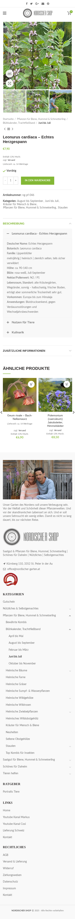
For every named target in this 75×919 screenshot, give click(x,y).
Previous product (5, 129)
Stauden (63, 207)
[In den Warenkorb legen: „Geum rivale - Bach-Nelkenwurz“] (31, 384)
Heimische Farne (15, 677)
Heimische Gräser (16, 684)
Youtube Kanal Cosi (14, 824)
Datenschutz (10, 881)
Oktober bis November (22, 663)
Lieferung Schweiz (13, 830)
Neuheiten (12, 732)
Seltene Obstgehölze (18, 739)
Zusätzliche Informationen (24, 350)
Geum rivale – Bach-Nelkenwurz (19, 417)
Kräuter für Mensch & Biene (19, 204)
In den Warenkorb (37, 180)
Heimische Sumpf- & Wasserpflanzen (28, 691)
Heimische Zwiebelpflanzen (22, 711)
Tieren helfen (10, 773)
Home (6, 810)
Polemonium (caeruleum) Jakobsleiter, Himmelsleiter (55, 421)
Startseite (8, 119)
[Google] (37, 3)
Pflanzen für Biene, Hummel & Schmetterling (41, 119)
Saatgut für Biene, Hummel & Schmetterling (29, 759)
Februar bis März (18, 650)
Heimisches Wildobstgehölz (22, 718)
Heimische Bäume (16, 670)
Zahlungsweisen (12, 875)
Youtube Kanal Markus (16, 817)
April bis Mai (16, 636)
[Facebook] (27, 3)
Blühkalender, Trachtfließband (19, 123)
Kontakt (7, 837)
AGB (5, 855)
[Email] (43, 3)
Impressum (9, 888)
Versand (11, 160)
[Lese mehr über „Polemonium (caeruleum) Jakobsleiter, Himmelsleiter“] (66, 384)
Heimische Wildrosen (18, 705)
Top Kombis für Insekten (20, 753)
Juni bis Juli (44, 123)
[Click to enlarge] (9, 83)
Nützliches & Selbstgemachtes (20, 608)
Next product (12, 129)
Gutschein (9, 602)
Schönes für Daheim (15, 766)
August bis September (30, 201)
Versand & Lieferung (15, 861)
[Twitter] (31, 3)
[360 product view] (9, 74)
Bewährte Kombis (16, 622)
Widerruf (8, 868)
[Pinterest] (48, 3)
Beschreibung (13, 223)
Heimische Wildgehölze (19, 698)
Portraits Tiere (11, 791)
